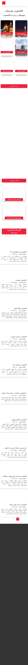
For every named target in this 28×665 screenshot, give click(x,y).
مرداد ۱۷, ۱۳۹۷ (14, 395)
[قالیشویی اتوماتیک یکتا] (14, 356)
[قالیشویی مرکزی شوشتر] (14, 328)
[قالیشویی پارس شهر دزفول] (14, 496)
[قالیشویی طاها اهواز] (14, 300)
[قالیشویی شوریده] (14, 272)
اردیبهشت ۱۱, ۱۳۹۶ (13, 450)
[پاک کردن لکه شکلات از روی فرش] (8, 634)
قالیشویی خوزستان (22, 254)
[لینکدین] (16, 660)
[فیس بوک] (18, 660)
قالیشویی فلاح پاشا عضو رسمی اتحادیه (20, 604)
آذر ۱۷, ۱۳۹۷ (15, 338)
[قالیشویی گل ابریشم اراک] (20, 631)
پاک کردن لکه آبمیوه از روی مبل (8, 624)
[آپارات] (9, 660)
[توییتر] (14, 660)
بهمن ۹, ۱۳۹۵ (14, 506)
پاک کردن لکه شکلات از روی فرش (8, 641)
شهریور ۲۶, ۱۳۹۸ (14, 282)
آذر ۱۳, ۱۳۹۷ (15, 367)
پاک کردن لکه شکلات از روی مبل (8, 606)
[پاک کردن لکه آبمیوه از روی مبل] (8, 617)
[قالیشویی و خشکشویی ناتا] (14, 243)
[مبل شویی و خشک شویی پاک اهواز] (14, 439)
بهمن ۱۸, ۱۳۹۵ (14, 478)
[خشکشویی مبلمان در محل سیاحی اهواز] (14, 384)
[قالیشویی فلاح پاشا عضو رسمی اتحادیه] (20, 597)
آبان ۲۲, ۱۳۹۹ (14, 254)
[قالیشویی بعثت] (20, 614)
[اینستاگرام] (12, 660)
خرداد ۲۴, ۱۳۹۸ (14, 310)
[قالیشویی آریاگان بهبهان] (14, 411)
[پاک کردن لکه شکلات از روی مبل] (8, 600)
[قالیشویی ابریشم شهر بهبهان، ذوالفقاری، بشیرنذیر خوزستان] (14, 468)
